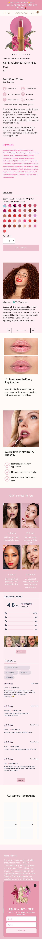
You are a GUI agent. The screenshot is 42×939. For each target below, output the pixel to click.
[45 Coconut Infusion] (25, 226)
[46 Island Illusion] (30, 226)
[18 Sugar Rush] (25, 221)
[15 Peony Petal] (15, 221)
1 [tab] (12, 54)
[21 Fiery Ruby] (10, 216)
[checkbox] (9, 677)
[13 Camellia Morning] (20, 211)
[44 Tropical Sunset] (5, 231)
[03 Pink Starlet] (20, 206)
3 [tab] (16, 54)
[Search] (9, 13)
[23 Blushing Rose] (25, 211)
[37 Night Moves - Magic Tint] (15, 206)
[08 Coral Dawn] (10, 211)
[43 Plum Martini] (35, 226)
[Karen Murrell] (21, 356)
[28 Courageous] (15, 226)
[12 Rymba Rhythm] (10, 221)
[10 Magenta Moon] (15, 211)
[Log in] (32, 13)
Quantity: (7, 236)
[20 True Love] (35, 221)
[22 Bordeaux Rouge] (10, 226)
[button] (9, 330)
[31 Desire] (30, 211)
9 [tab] (29, 54)
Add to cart (21, 248)
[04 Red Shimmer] (25, 206)
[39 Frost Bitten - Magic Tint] (5, 206)
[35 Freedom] (30, 221)
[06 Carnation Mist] (35, 206)
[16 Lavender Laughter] (20, 221)
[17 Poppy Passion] (5, 221)
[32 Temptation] (15, 216)
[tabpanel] (21, 34)
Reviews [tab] (10, 660)
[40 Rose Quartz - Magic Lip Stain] (10, 206)
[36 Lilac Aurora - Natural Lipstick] (35, 216)
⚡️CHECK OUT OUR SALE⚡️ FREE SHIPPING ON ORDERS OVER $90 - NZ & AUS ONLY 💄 (21, 5)
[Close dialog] (35, 885)
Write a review (21, 652)
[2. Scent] (30, 515)
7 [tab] (25, 54)
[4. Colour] (30, 557)
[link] (11, 515)
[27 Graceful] (20, 226)
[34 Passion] (20, 216)
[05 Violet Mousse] (30, 206)
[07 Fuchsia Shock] (5, 211)
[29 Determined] (25, 216)
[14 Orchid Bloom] (5, 216)
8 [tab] (27, 54)
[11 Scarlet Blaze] (35, 211)
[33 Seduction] (5, 226)
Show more (21, 780)
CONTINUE (21, 931)
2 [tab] (14, 54)
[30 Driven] (30, 216)
